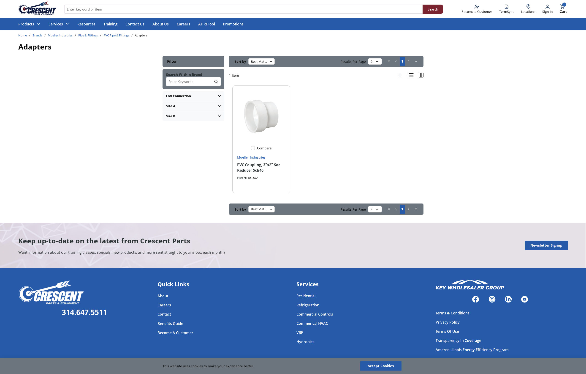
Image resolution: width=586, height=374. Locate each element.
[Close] (413, 366)
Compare (264, 148)
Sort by (240, 61)
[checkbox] (253, 148)
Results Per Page (353, 61)
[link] (389, 61)
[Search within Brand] (216, 81)
